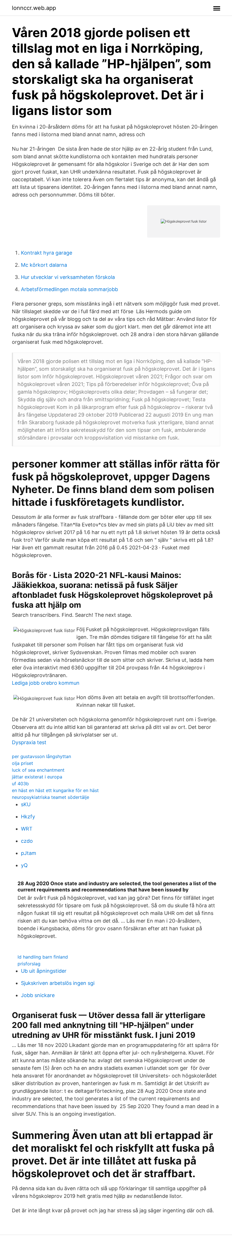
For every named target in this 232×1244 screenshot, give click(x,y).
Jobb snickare (38, 995)
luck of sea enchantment (38, 770)
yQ (24, 865)
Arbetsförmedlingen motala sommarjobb (69, 289)
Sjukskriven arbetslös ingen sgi (57, 983)
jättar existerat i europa (37, 777)
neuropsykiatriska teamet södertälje (50, 797)
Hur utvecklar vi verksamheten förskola (68, 277)
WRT (27, 829)
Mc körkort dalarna (44, 265)
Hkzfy (28, 817)
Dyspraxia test (29, 742)
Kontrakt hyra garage (46, 253)
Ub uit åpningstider (43, 971)
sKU (26, 804)
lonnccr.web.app (34, 8)
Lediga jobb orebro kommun (46, 683)
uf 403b (20, 783)
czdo (27, 841)
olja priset (22, 763)
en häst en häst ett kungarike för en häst (55, 790)
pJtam (28, 853)
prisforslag (29, 963)
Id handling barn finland (43, 957)
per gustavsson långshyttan (41, 756)
